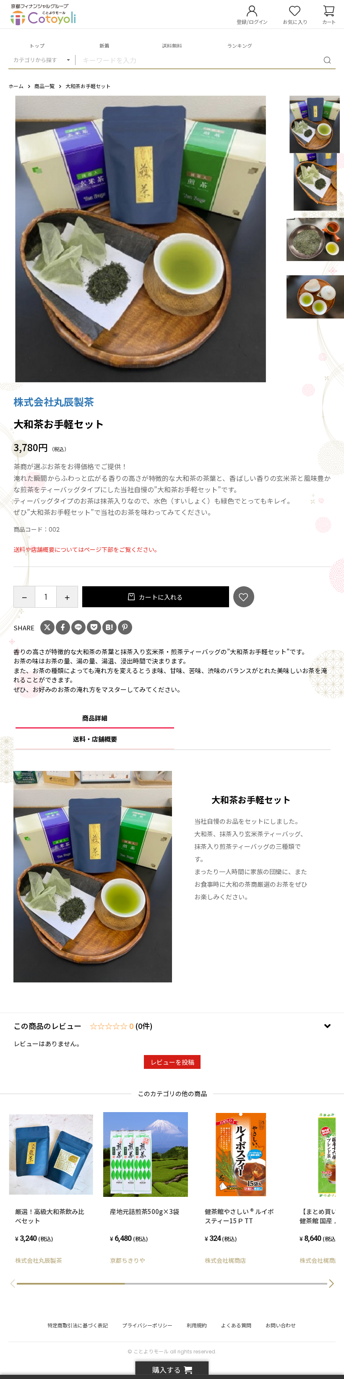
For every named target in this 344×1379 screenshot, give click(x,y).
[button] (331, 1284)
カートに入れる (160, 597)
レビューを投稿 (172, 1062)
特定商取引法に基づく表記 (77, 1325)
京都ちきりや (127, 1260)
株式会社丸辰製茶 (53, 401)
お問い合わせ (281, 1325)
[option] (143, 239)
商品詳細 (94, 717)
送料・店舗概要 (95, 738)
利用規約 (197, 1325)
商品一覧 (44, 85)
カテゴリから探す (35, 60)
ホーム (15, 85)
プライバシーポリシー (147, 1325)
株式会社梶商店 (225, 1260)
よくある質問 (236, 1325)
